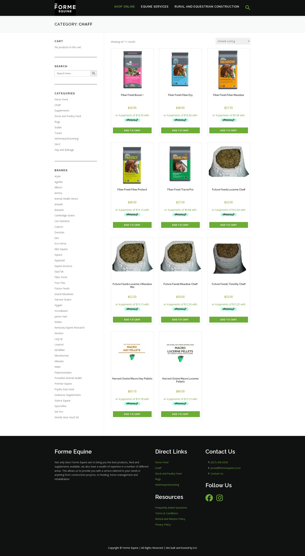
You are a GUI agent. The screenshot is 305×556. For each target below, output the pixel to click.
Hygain (58, 305)
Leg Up (59, 339)
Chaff (58, 105)
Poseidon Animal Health (68, 378)
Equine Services (155, 6)
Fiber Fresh (61, 277)
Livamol (59, 344)
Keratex (59, 333)
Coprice (59, 226)
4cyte (58, 176)
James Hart (61, 316)
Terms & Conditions (166, 513)
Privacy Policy (163, 524)
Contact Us (217, 473)
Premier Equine (63, 383)
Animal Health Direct (66, 198)
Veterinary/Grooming (66, 138)
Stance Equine (63, 400)
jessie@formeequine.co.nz (226, 468)
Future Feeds (62, 288)
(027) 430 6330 (219, 462)
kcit (195, 547)
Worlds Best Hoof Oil (67, 417)
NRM (57, 367)
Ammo (58, 193)
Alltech (58, 187)
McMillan (60, 350)
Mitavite (59, 361)
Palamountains (63, 372)
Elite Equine (61, 249)
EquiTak (59, 271)
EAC (57, 238)
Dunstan (59, 232)
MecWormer (62, 355)
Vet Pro (59, 411)
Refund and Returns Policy (170, 519)
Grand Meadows (64, 294)
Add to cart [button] (132, 130)
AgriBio (59, 182)
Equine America (63, 266)
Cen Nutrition (62, 221)
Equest (58, 254)
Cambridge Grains (65, 215)
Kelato (58, 322)
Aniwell (58, 204)
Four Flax (60, 282)
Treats (58, 133)
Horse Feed (61, 99)
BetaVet (59, 210)
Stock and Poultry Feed (68, 116)
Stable (58, 127)
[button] (246, 8)
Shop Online (124, 6)
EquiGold (60, 260)
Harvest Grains (63, 299)
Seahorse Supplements (68, 395)
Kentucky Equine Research (70, 327)
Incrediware (61, 310)
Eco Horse (60, 243)
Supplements (62, 110)
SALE (57, 144)
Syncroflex (60, 406)
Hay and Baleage (64, 149)
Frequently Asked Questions (171, 507)
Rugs (57, 121)
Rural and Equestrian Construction (207, 6)
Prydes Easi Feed (64, 389)
